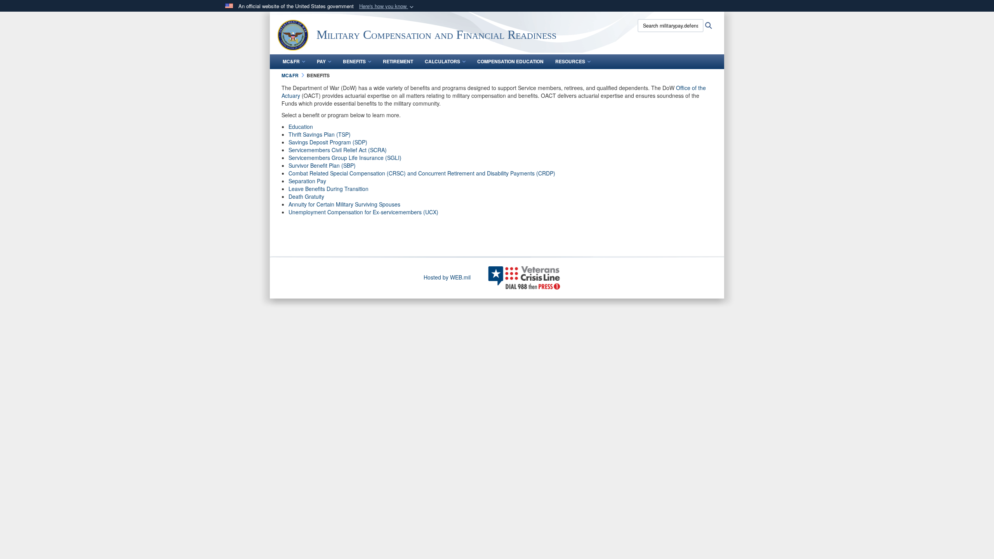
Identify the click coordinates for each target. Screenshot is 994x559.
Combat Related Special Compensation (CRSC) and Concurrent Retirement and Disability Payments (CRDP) (421, 173)
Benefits (354, 61)
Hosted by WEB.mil (447, 277)
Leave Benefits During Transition (328, 189)
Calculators (442, 61)
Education (300, 126)
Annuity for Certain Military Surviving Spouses (344, 204)
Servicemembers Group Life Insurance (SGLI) (344, 157)
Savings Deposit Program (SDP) (327, 142)
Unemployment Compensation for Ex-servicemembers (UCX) (363, 212)
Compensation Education (510, 61)
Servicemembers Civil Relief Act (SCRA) (337, 150)
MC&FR (291, 61)
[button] (387, 6)
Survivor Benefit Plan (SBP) (322, 165)
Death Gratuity (306, 196)
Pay (321, 61)
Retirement (398, 61)
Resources (570, 61)
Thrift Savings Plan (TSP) (319, 134)
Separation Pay (307, 181)
